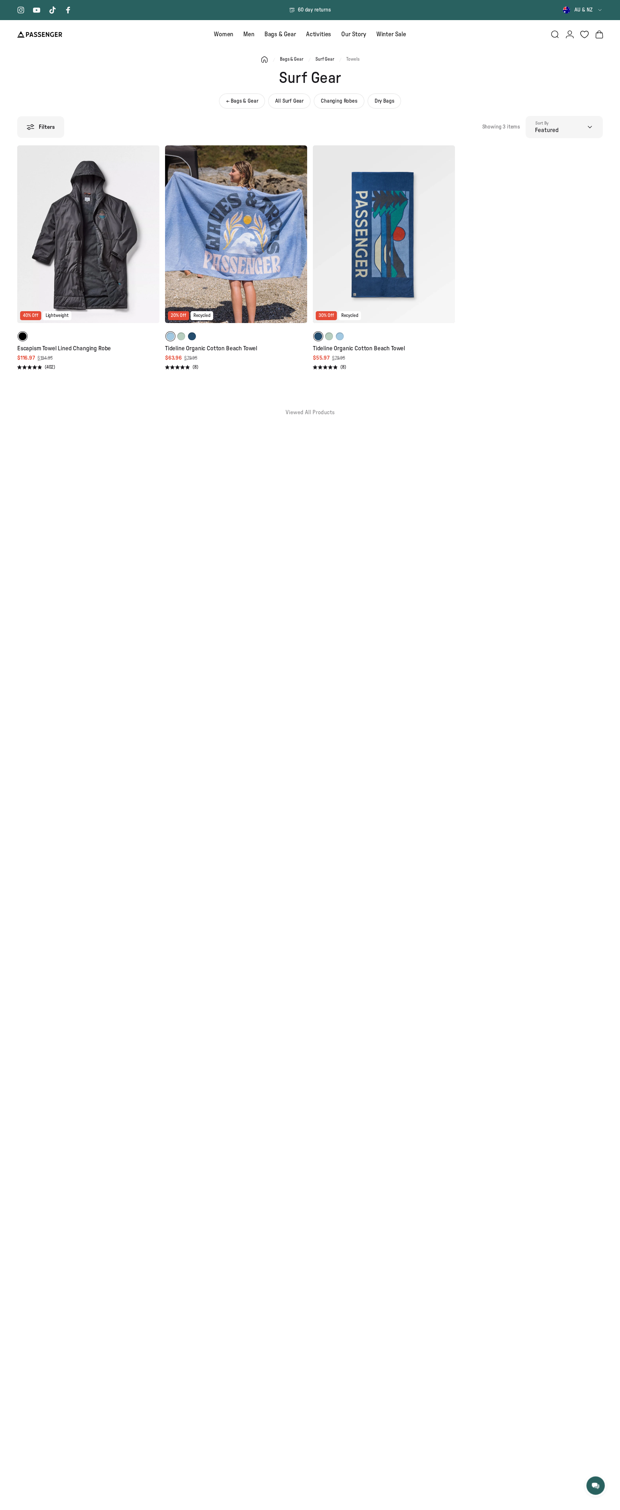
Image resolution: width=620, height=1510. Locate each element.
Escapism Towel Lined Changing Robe (64, 348)
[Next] (153, 239)
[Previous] (24, 239)
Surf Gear (324, 59)
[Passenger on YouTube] (36, 10)
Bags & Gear (291, 59)
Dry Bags (384, 101)
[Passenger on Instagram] (20, 10)
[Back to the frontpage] (264, 59)
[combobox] (583, 10)
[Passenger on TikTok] (52, 10)
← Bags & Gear (242, 101)
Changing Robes (339, 101)
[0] (584, 34)
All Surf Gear (289, 101)
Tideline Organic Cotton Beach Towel (211, 348)
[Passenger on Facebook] (68, 10)
